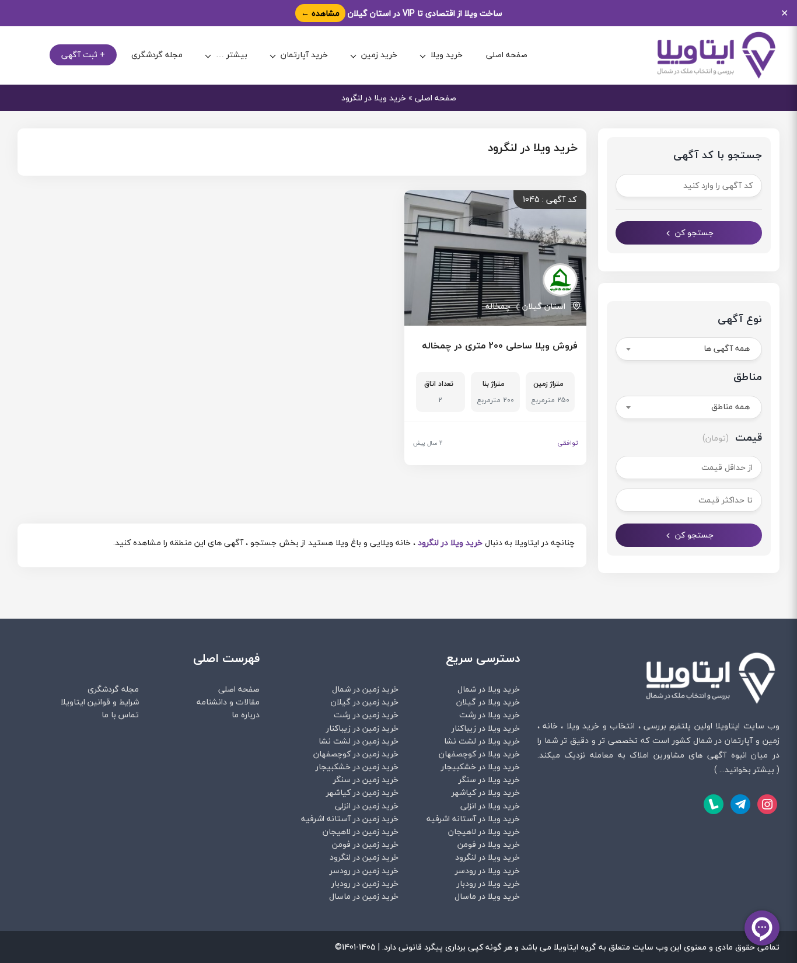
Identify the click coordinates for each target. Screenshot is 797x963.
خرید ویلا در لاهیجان (484, 831)
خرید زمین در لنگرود (364, 857)
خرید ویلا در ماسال (487, 896)
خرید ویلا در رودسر (487, 870)
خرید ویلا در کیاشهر (486, 792)
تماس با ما (120, 714)
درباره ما (246, 714)
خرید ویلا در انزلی (490, 805)
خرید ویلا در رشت (489, 714)
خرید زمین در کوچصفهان (355, 753)
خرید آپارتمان (304, 55)
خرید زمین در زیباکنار (362, 728)
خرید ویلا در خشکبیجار (480, 766)
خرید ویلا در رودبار (488, 883)
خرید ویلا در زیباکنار (486, 728)
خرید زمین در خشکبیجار (357, 766)
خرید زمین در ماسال (363, 896)
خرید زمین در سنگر (365, 779)
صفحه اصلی (506, 55)
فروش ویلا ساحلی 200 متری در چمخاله (500, 345)
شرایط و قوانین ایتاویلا (100, 702)
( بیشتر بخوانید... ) (746, 769)
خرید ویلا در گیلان (488, 702)
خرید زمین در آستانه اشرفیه (349, 818)
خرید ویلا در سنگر (489, 779)
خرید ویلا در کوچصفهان (479, 753)
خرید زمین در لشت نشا (358, 741)
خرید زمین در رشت (366, 714)
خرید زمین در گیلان (364, 702)
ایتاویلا (727, 725)
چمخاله (498, 306)
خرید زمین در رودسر (364, 870)
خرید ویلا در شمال (488, 689)
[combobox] (689, 349)
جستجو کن (694, 232)
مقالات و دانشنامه (228, 702)
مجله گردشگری (157, 55)
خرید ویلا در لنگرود (450, 542)
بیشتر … (231, 55)
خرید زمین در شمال (365, 689)
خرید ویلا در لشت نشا (482, 741)
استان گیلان (543, 306)
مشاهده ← (320, 13)
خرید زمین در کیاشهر (362, 792)
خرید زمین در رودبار (364, 883)
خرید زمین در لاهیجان (360, 831)
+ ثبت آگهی (83, 55)
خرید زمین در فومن (365, 844)
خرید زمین (379, 55)
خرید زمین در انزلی (366, 805)
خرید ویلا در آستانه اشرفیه (473, 818)
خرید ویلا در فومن (488, 844)
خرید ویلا (447, 55)
